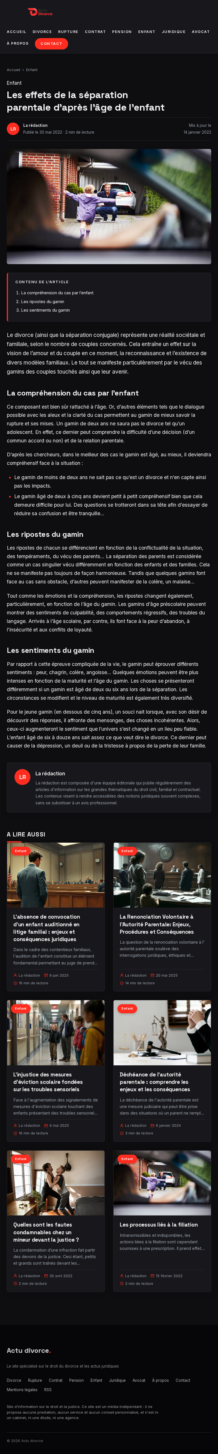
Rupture (68, 32)
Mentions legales (22, 1389)
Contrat (95, 32)
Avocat (201, 32)
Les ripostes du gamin (42, 301)
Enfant (147, 32)
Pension (122, 32)
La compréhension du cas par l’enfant (57, 292)
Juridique (174, 32)
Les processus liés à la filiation (159, 1224)
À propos (18, 43)
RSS (48, 1389)
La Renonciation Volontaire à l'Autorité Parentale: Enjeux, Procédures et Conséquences (157, 924)
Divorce (42, 32)
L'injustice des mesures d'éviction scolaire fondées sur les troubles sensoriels (48, 1082)
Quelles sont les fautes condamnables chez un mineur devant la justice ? (46, 1232)
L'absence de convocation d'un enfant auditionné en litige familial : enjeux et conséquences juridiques (46, 928)
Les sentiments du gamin (45, 310)
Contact (51, 44)
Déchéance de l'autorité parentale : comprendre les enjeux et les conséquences (155, 1082)
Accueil (16, 32)
